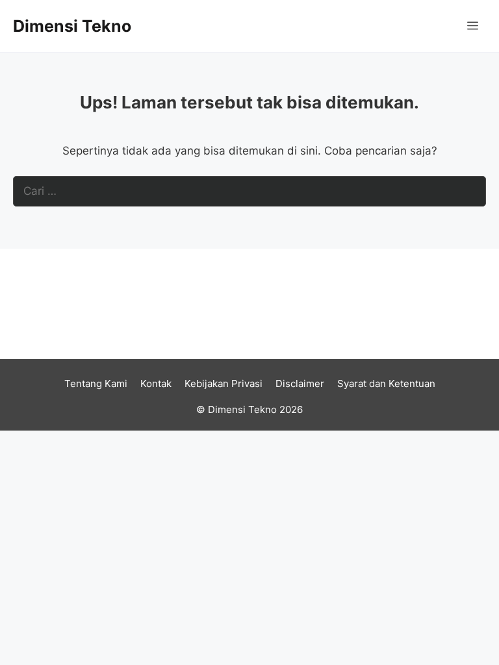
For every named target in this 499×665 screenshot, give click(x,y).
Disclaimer (299, 383)
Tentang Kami (95, 383)
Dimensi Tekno (72, 26)
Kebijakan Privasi (223, 383)
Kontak (156, 383)
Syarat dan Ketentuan (386, 383)
